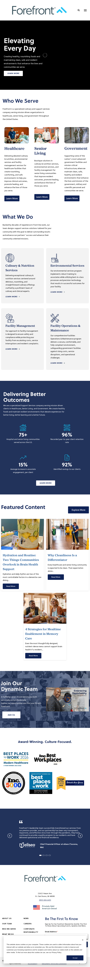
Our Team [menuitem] (7, 923)
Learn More (13, 73)
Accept (75, 958)
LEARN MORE (11, 296)
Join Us (11, 714)
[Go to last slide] (10, 836)
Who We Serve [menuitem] (9, 929)
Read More (10, 586)
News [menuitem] (26, 918)
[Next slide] (80, 836)
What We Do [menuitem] (8, 934)
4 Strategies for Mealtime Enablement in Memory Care (43, 634)
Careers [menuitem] (28, 923)
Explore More (78, 509)
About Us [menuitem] (6, 918)
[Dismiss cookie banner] (82, 940)
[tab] (40, 855)
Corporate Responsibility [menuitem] (31, 930)
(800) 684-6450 (45, 900)
